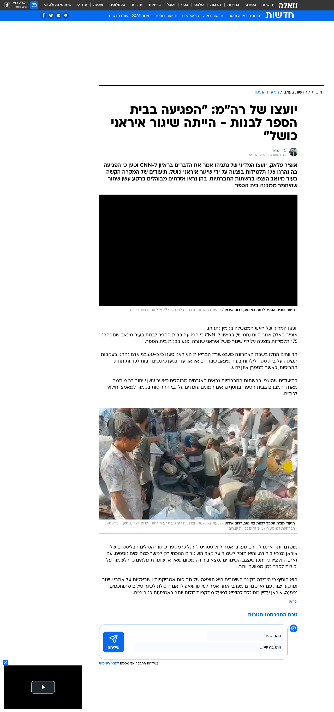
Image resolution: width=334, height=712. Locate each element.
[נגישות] (7, 5)
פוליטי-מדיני (190, 16)
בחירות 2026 (142, 16)
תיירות (137, 5)
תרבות (215, 5)
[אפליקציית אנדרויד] (65, 15)
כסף (184, 5)
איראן (293, 602)
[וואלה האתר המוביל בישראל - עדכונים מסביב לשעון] (288, 5)
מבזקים (254, 16)
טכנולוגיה (117, 5)
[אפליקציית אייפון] (58, 15)
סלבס (199, 5)
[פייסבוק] (43, 15)
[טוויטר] (51, 15)
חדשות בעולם (166, 16)
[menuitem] (265, 5)
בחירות (233, 5)
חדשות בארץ (212, 16)
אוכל (171, 5)
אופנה (98, 5)
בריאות (155, 5)
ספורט (251, 5)
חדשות (269, 5)
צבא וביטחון (235, 16)
